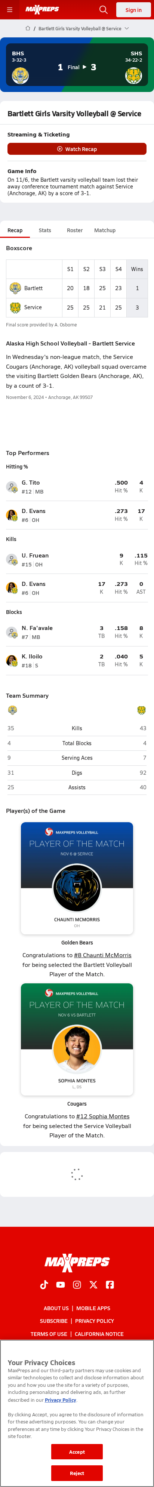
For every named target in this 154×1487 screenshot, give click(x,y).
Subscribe (54, 1320)
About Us (56, 1308)
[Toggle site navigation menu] (9, 9)
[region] (77, 1413)
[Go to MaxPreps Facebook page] (109, 1285)
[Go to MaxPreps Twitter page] (93, 1285)
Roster (75, 230)
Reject (77, 1473)
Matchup (105, 230)
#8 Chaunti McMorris (103, 955)
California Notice (99, 1333)
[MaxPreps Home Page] (28, 28)
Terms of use (49, 1333)
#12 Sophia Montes (103, 1116)
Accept (77, 1451)
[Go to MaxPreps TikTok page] (44, 1285)
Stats (45, 230)
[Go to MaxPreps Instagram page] (77, 1285)
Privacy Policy (94, 1320)
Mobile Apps (93, 1308)
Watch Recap (81, 149)
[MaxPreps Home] (42, 10)
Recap (14, 230)
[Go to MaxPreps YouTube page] (60, 1285)
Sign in (134, 9)
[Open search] (103, 9)
